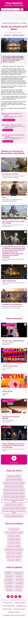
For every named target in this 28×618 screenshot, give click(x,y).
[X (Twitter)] (19, 596)
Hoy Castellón (9, 583)
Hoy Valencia (9, 576)
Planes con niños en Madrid (14, 556)
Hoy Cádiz (18, 590)
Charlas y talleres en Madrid (14, 553)
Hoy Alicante (19, 583)
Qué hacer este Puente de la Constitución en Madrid (14, 512)
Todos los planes (14, 529)
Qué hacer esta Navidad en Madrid (14, 516)
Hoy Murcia (9, 590)
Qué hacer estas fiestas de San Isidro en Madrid (14, 501)
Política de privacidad (20, 602)
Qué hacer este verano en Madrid (14, 504)
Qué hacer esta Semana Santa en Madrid (14, 496)
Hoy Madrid (19, 32)
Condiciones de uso (8, 602)
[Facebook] (16, 596)
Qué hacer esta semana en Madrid (14, 486)
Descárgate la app (21, 605)
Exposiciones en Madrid (14, 546)
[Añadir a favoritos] (25, 39)
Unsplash (11, 62)
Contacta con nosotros (14, 612)
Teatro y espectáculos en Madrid (14, 532)
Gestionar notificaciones (9, 605)
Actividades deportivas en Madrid (14, 549)
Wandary (8, 615)
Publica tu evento (7, 609)
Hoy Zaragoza (9, 579)
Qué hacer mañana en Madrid (14, 479)
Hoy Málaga (9, 586)
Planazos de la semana (19, 609)
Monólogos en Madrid (14, 539)
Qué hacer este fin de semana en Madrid (14, 483)
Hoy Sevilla (19, 576)
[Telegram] (12, 596)
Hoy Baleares (19, 579)
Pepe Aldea (8, 56)
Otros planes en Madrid (14, 559)
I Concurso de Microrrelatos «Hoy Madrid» (14, 23)
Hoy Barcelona (18, 572)
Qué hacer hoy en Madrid (14, 476)
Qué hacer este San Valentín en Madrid (14, 493)
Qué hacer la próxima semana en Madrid (14, 489)
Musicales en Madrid (14, 535)
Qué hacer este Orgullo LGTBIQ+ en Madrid (14, 508)
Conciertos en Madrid (14, 542)
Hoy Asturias (19, 586)
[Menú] (25, 9)
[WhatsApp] (8, 596)
